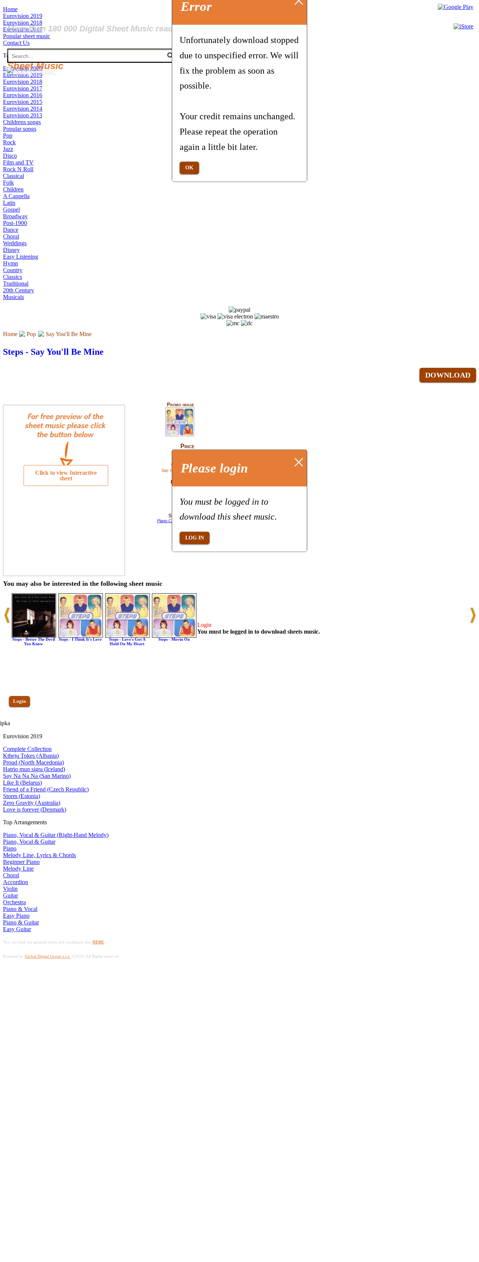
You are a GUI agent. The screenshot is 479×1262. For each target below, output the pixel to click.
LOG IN (194, 538)
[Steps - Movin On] (174, 635)
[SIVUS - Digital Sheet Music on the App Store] (463, 26)
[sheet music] (32, 72)
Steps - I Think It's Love (80, 639)
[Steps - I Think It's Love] (80, 635)
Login (19, 701)
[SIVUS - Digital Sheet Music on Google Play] (455, 7)
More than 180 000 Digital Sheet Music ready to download (117, 28)
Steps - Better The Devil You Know (33, 641)
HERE (98, 942)
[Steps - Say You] (179, 435)
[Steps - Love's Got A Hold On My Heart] (127, 635)
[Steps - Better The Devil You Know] (34, 635)
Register (21, 723)
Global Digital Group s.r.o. (48, 956)
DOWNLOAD (447, 375)
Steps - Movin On (174, 639)
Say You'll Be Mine (69, 334)
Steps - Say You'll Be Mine (53, 352)
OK (189, 167)
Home (10, 334)
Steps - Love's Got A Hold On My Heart (127, 641)
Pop (31, 334)
